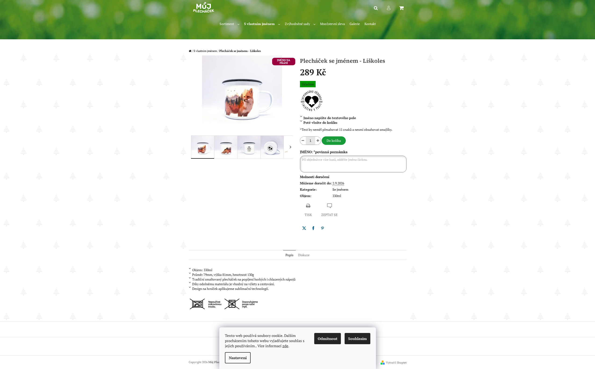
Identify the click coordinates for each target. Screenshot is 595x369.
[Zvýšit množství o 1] (318, 141)
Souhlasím (357, 338)
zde (285, 345)
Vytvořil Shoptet (396, 362)
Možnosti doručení (314, 177)
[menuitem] (229, 24)
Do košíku (334, 140)
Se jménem (340, 189)
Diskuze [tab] (304, 255)
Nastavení (238, 357)
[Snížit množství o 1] (303, 141)
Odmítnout (327, 338)
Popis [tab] (289, 255)
